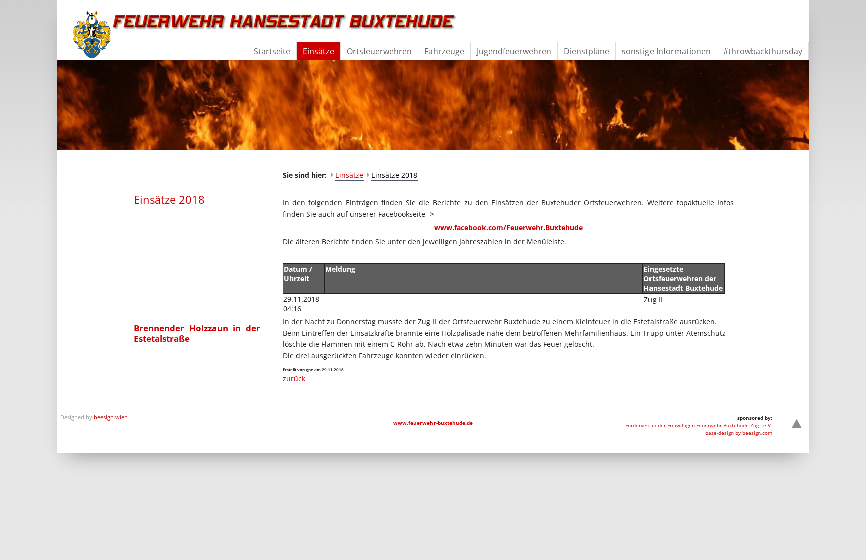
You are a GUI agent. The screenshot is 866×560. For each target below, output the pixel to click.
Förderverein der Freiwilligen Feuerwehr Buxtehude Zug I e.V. (698, 425)
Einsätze (349, 175)
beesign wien (111, 417)
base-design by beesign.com (738, 432)
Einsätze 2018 (394, 175)
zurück (294, 378)
